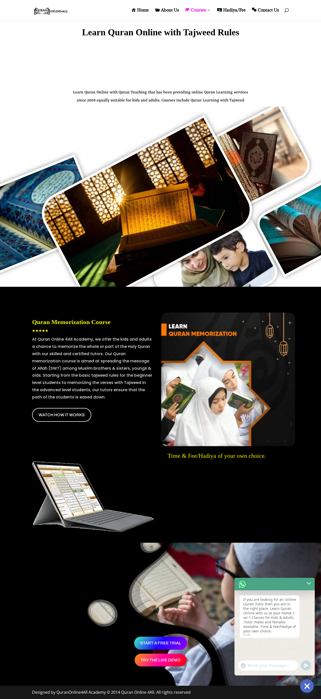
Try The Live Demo (161, 660)
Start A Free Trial (160, 643)
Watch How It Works (62, 415)
